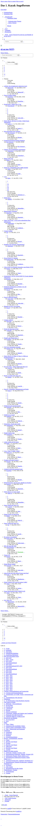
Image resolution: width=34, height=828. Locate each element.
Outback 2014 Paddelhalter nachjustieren (14, 149)
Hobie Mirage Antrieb (9, 564)
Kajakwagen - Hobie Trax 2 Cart (12, 104)
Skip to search (19, 1)
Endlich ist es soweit (9, 415)
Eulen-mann (9, 538)
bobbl (7, 443)
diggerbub (9, 213)
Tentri (19, 273)
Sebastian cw (21, 194)
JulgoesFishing (10, 547)
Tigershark (20, 552)
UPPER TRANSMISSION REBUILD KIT (15, 86)
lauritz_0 (10, 124)
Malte (9, 169)
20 (8, 190)
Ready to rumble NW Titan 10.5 (12, 375)
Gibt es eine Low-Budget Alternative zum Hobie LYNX (18, 267)
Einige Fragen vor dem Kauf (11, 514)
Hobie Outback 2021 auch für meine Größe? (15, 582)
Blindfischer (21, 579)
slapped (20, 430)
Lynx (5, 176)
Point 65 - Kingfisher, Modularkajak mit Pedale (16, 389)
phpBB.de (18, 811)
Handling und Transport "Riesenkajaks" (14, 244)
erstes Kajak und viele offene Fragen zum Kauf (16, 573)
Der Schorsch (11, 133)
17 (8, 185)
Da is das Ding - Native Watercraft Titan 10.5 (16, 366)
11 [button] (4, 74)
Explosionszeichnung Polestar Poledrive (14, 140)
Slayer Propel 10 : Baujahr (11, 258)
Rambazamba (9, 259)
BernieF (20, 241)
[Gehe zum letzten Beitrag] (24, 92)
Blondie (20, 137)
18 (8, 187)
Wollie (19, 372)
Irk (8, 525)
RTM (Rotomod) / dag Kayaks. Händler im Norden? (17, 482)
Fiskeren (8, 484)
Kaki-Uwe (9, 452)
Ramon (9, 377)
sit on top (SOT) (7, 49)
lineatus (20, 363)
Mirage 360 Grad (8, 158)
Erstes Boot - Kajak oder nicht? (12, 424)
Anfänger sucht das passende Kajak (13, 469)
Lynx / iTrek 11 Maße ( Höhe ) (12, 451)
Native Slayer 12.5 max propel (12, 491)
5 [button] (4, 71)
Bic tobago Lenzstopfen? (10, 537)
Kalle (19, 173)
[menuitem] (12, 18)
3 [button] (4, 68)
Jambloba (8, 416)
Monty (19, 457)
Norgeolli (8, 407)
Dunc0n (8, 461)
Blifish (8, 516)
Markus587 (11, 87)
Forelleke (8, 339)
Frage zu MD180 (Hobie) (10, 297)
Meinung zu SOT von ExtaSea (12, 306)
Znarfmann (9, 434)
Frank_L (8, 574)
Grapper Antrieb (8, 231)
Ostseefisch (11, 151)
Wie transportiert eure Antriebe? (12, 131)
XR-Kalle (8, 321)
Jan (7, 232)
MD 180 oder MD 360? (10, 546)
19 (8, 188)
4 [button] (4, 70)
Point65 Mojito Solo (9, 433)
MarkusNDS (11, 602)
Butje (19, 164)
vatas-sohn (20, 118)
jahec (19, 511)
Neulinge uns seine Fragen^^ (11, 460)
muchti (19, 534)
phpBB (9, 808)
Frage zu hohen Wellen (10, 95)
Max (19, 294)
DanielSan (10, 96)
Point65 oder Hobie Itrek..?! (11, 338)
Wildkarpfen (11, 223)
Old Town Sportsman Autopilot (12, 347)
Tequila (20, 344)
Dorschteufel (11, 106)
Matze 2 (8, 160)
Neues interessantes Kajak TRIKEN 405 (14, 591)
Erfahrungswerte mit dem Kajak (12, 406)
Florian (8, 268)
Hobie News (7, 197)
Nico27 (8, 308)
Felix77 (10, 390)
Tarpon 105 (7, 555)
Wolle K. (20, 421)
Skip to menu (4, 1)
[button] (4, 60)
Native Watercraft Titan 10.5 (11, 505)
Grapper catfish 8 (8, 320)
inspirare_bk (9, 348)
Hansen (8, 556)
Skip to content (12, 1)
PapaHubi (8, 470)
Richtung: (15, 616)
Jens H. (8, 289)
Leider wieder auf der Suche (11, 442)
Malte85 (10, 199)
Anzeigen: (5, 614)
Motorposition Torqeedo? (10, 211)
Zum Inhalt (3, 9)
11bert (7, 583)
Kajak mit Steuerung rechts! (11, 329)
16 (8, 184)
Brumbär (8, 279)
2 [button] (4, 67)
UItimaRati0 (9, 425)
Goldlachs (20, 228)
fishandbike (21, 208)
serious (19, 588)
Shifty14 (10, 493)
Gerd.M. (10, 368)
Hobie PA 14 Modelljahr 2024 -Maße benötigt (16, 167)
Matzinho (10, 359)
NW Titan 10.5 (8, 600)
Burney (20, 326)
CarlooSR (8, 330)
